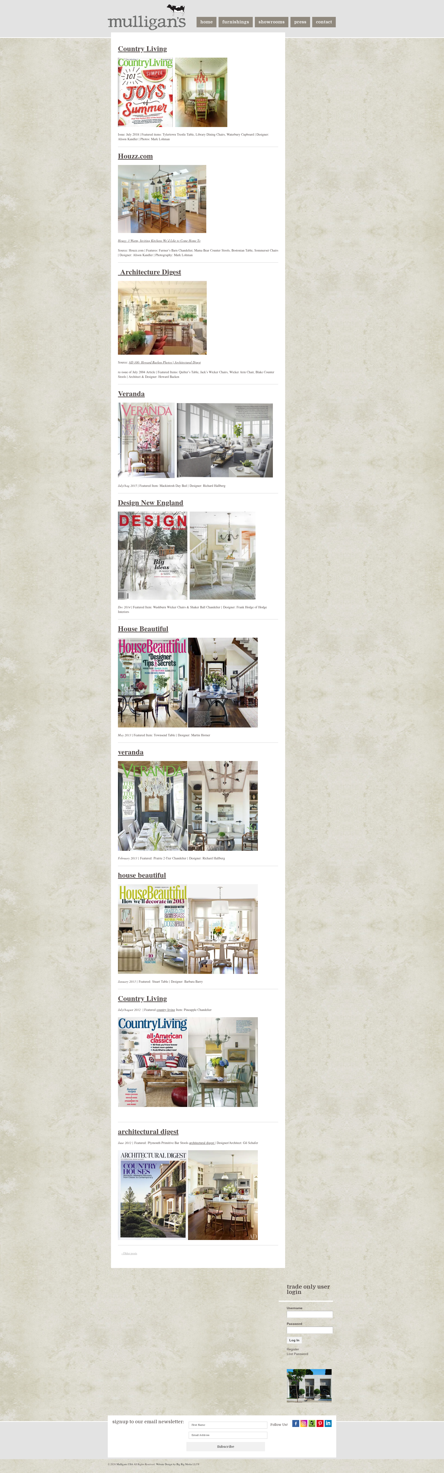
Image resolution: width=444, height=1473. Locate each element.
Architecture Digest (149, 271)
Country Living (142, 48)
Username (294, 1308)
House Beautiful (143, 628)
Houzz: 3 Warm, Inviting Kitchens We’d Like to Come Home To (159, 240)
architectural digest (148, 1131)
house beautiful (142, 875)
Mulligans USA (125, 1464)
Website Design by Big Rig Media (174, 1464)
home (206, 22)
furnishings (235, 22)
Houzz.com (135, 155)
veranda (131, 751)
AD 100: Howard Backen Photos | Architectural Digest (165, 362)
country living (166, 1009)
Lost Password (297, 1354)
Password (294, 1324)
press (300, 22)
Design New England (150, 502)
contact (324, 22)
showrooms (272, 22)
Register (293, 1349)
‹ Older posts (129, 1253)
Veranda (131, 393)
